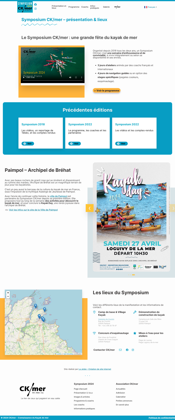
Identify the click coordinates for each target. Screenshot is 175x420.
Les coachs (79, 404)
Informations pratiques (84, 408)
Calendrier (121, 397)
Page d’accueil (80, 389)
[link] (131, 218)
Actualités (120, 389)
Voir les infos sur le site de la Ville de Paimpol (33, 209)
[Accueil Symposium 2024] (25, 2)
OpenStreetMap (68, 354)
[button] (90, 208)
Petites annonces (124, 401)
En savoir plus (122, 404)
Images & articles (82, 397)
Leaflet (58, 354)
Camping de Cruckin (106, 319)
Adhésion (120, 393)
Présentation (80, 393)
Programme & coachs (84, 401)
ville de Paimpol (58, 196)
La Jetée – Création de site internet (95, 369)
